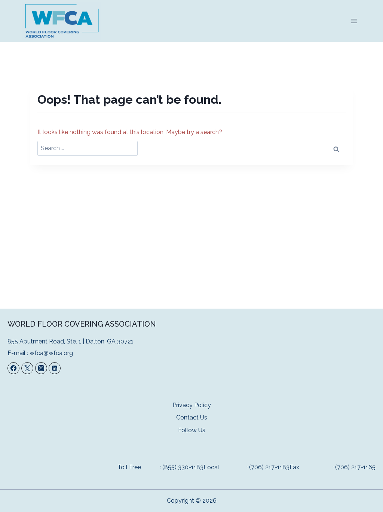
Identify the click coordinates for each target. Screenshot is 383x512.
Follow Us (191, 430)
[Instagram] (41, 368)
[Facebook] (13, 368)
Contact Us (191, 417)
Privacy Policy (191, 405)
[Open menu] (354, 21)
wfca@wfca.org (51, 353)
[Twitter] (27, 368)
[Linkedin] (55, 368)
